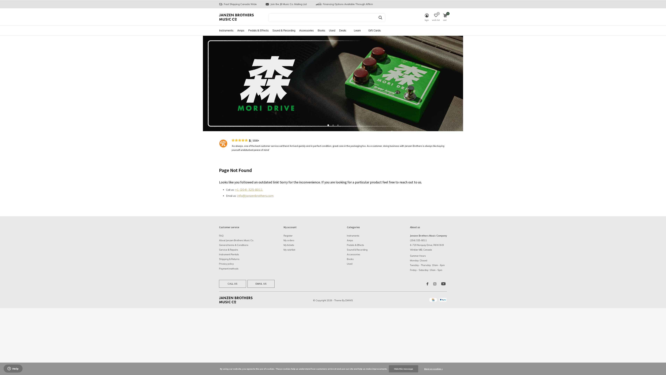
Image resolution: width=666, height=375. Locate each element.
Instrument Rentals (229, 254)
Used (332, 30)
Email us (261, 283)
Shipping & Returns (229, 259)
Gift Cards (374, 30)
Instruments (226, 30)
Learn (357, 30)
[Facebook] (427, 284)
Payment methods (228, 268)
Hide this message (403, 369)
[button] (328, 125)
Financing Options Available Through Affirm (347, 4)
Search (380, 17)
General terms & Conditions (233, 245)
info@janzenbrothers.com (255, 196)
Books (321, 30)
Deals (342, 30)
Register (288, 235)
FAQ (221, 235)
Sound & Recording (283, 30)
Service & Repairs (228, 249)
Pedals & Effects (258, 30)
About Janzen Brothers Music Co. (236, 240)
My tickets (289, 245)
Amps (240, 30)
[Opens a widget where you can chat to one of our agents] (13, 369)
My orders (289, 240)
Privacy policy (226, 263)
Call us (232, 283)
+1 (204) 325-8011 (249, 190)
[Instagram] (434, 284)
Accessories (306, 30)
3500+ (256, 140)
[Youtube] (443, 284)
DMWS (349, 300)
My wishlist (289, 249)
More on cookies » (433, 369)
